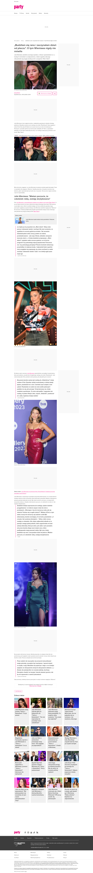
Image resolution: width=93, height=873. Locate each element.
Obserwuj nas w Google (45, 93)
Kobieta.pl (49, 855)
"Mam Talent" (36, 211)
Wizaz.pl (65, 855)
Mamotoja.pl (33, 852)
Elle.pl (15, 852)
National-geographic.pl (35, 857)
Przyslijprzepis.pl (50, 857)
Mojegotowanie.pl (34, 855)
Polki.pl (48, 852)
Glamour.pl (16, 855)
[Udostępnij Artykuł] (55, 93)
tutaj (26, 871)
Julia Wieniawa (30, 373)
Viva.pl (64, 852)
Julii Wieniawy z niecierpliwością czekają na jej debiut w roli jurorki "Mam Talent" (36, 202)
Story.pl (64, 857)
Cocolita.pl (16, 857)
